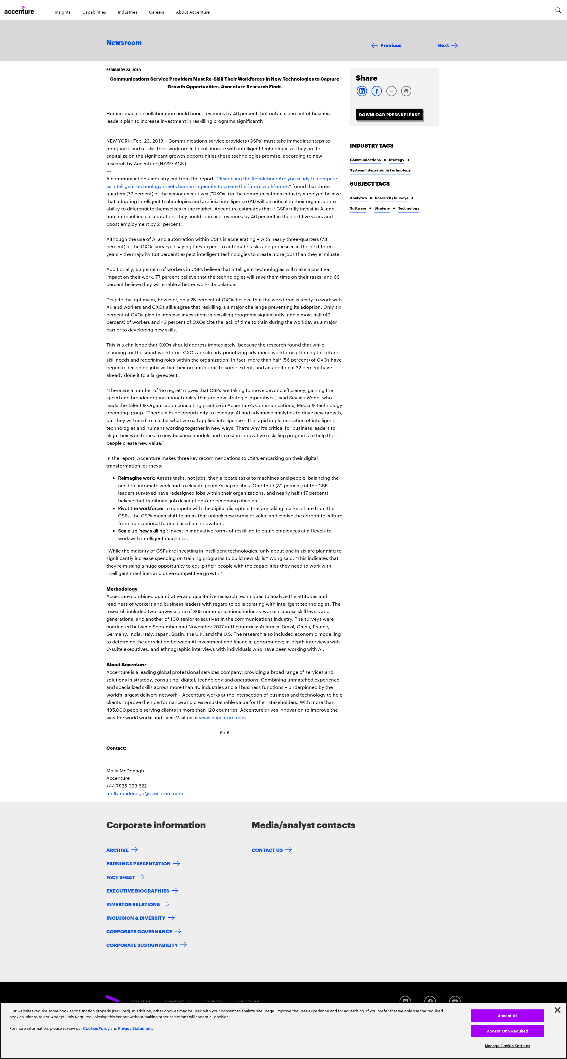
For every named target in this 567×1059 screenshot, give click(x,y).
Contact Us (267, 849)
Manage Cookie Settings (507, 1045)
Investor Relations (133, 904)
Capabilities (94, 12)
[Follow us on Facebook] (430, 1001)
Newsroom (124, 43)
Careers (156, 12)
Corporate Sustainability (142, 944)
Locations (248, 1002)
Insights (63, 12)
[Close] (557, 1010)
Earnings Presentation (138, 863)
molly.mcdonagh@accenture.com (144, 793)
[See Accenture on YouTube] (455, 1001)
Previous (390, 44)
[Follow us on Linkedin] (405, 1001)
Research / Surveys (391, 197)
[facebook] (376, 95)
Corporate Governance (139, 931)
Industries (127, 12)
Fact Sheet (120, 876)
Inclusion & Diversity (135, 917)
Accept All (507, 1015)
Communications (365, 159)
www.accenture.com (222, 717)
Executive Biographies (137, 890)
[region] (283, 1030)
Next (443, 44)
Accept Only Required (507, 1030)
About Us (140, 1002)
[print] (406, 95)
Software (358, 207)
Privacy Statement (135, 1028)
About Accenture (193, 12)
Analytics (358, 197)
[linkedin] (362, 95)
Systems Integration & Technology (380, 169)
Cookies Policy (96, 1028)
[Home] (19, 10)
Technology (408, 207)
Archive (117, 849)
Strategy (396, 159)
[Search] (558, 10)
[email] (391, 95)
